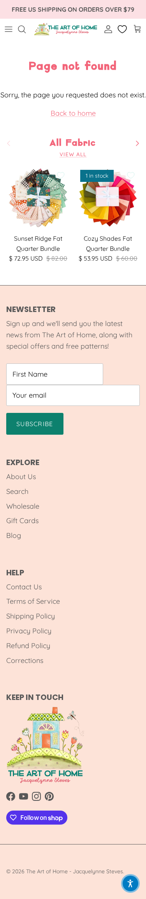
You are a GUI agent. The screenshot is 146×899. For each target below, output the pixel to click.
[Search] (25, 29)
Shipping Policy (30, 616)
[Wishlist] (123, 29)
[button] (130, 883)
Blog (13, 535)
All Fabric (73, 143)
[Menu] (8, 29)
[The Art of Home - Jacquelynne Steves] (66, 29)
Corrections (24, 660)
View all (73, 154)
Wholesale (22, 506)
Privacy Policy (28, 630)
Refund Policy (28, 645)
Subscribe (34, 424)
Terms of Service (33, 601)
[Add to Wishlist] (60, 175)
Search (17, 491)
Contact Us (24, 586)
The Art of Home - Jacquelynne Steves (74, 871)
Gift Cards (22, 520)
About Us (21, 476)
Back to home (73, 113)
